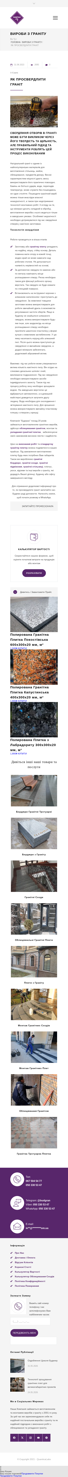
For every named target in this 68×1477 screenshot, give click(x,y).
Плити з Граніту (34, 982)
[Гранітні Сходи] (34, 876)
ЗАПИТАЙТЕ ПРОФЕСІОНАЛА (37, 506)
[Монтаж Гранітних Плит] (34, 1047)
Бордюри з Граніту (34, 854)
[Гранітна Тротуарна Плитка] (34, 1132)
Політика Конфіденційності (30, 1281)
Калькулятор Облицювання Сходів (34, 1276)
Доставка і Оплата (25, 1257)
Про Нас (19, 1253)
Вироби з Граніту (28, 34)
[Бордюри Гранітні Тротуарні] (34, 790)
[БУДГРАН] (31, 18)
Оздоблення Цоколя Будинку (43, 1360)
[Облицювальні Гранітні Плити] (34, 919)
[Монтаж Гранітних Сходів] (34, 1004)
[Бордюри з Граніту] (34, 833)
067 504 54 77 (34, 1181)
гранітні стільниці (33, 466)
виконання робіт (28, 444)
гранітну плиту (38, 246)
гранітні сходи (30, 463)
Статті (15, 73)
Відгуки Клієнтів (24, 1262)
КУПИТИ (22, 648)
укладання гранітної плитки (25, 432)
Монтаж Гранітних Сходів (34, 1025)
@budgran (43, 1200)
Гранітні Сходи (34, 897)
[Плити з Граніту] (34, 961)
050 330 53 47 (34, 1185)
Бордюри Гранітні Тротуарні (34, 811)
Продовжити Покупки (32, 1473)
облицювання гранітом (32, 428)
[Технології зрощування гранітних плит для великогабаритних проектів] (17, 1385)
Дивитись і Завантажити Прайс (36, 592)
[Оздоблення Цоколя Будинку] (17, 1366)
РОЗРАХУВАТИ (34, 573)
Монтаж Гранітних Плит (34, 1068)
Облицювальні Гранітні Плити (34, 940)
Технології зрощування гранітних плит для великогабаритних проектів (42, 1383)
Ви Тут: (13, 39)
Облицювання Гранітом (34, 1111)
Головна (16, 42)
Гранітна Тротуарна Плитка (34, 1153)
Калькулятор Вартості (27, 1271)
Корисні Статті (23, 1267)
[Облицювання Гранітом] (34, 1090)
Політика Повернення (27, 1286)
